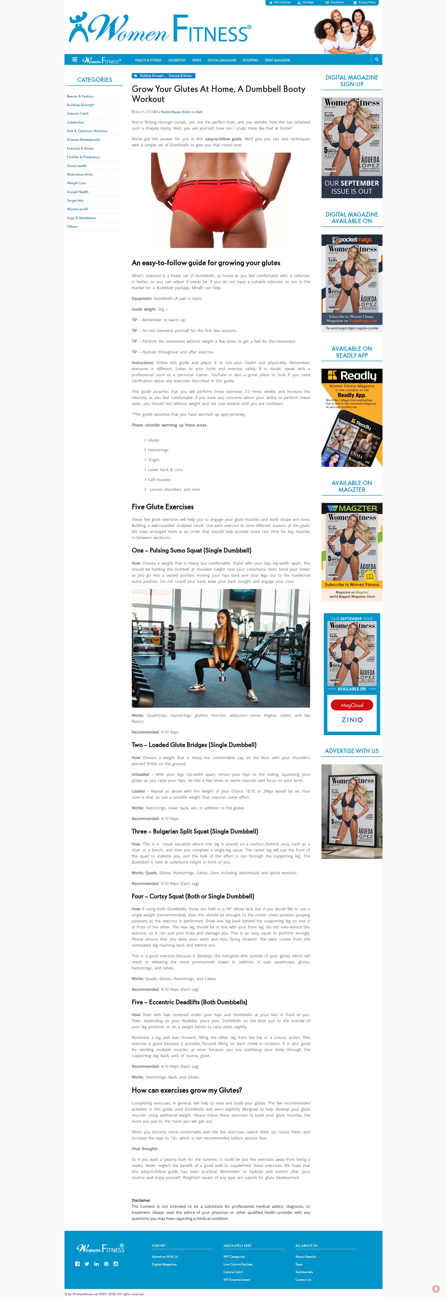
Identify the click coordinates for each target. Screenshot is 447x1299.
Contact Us (303, 1280)
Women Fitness (160, 27)
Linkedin (96, 1263)
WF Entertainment (237, 1280)
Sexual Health (77, 191)
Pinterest (106, 1263)
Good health (76, 165)
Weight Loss (76, 183)
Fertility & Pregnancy (83, 156)
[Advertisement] (352, 941)
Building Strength (152, 76)
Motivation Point (80, 174)
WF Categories (234, 1257)
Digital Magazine (164, 1264)
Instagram (116, 1263)
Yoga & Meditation (81, 217)
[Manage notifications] (436, 1288)
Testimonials (304, 1272)
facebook (77, 1263)
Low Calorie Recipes (238, 1264)
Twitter (87, 1263)
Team (299, 1264)
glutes (238, 807)
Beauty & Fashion (80, 96)
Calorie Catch (77, 113)
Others (72, 226)
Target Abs (75, 200)
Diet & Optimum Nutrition (87, 130)
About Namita (305, 1257)
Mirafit (197, 287)
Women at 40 (77, 209)
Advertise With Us (165, 1257)
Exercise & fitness (180, 76)
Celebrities (75, 122)
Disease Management (83, 139)
